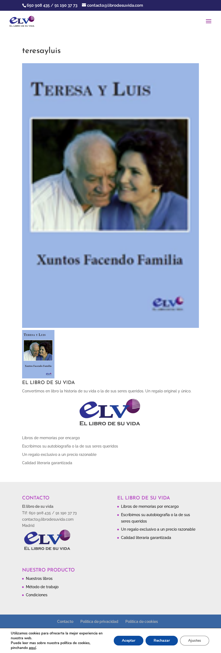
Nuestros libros (39, 578)
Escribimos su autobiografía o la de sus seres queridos (70, 446)
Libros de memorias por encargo (51, 438)
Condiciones (36, 595)
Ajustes (194, 640)
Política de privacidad (99, 621)
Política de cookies (141, 621)
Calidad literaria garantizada (47, 463)
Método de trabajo (42, 587)
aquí (32, 647)
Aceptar (128, 640)
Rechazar (162, 640)
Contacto (65, 621)
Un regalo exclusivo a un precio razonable (59, 454)
